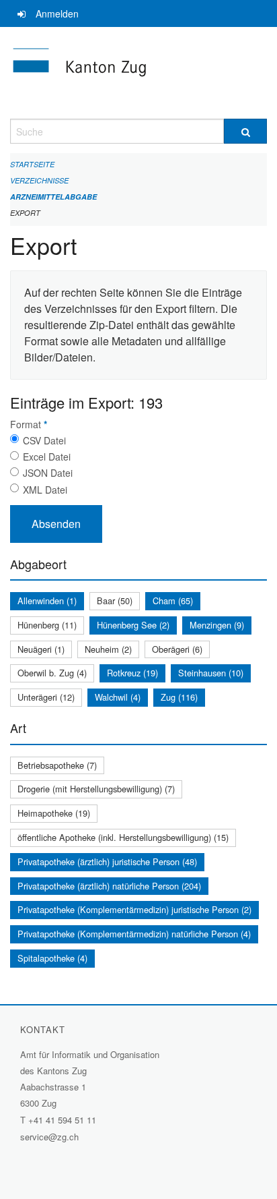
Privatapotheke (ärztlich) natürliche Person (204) (109, 885)
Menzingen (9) (217, 624)
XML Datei (45, 489)
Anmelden (57, 13)
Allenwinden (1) (47, 600)
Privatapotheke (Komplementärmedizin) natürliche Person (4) (134, 933)
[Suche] (245, 131)
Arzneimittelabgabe (53, 197)
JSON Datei (48, 472)
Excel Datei (47, 456)
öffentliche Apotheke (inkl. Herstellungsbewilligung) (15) (123, 837)
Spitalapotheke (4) (52, 958)
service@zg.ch (49, 1136)
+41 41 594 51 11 (62, 1119)
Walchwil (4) (118, 697)
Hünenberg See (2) (133, 624)
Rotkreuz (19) (132, 672)
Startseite (32, 164)
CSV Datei (44, 440)
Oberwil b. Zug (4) (52, 672)
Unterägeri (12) (46, 697)
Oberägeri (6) (177, 649)
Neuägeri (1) (41, 649)
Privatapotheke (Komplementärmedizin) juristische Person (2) (134, 909)
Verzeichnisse (39, 180)
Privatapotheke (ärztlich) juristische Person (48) (107, 861)
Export (25, 213)
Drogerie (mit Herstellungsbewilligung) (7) (96, 788)
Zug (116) (179, 697)
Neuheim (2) (108, 649)
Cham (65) (173, 600)
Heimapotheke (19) (53, 813)
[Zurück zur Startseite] (138, 73)
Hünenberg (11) (47, 624)
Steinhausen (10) (210, 672)
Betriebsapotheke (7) (57, 765)
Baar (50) (114, 600)
